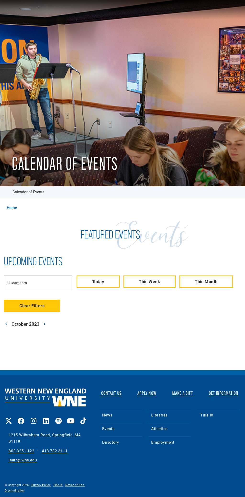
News (107, 414)
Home (12, 207)
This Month (206, 281)
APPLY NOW (146, 393)
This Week (149, 281)
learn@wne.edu (23, 460)
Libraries (159, 414)
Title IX (206, 414)
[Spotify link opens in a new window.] (58, 418)
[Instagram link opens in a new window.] (33, 418)
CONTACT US (111, 393)
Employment (162, 442)
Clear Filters (32, 305)
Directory (110, 442)
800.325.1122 (21, 451)
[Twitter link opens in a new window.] (8, 418)
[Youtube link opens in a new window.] (71, 418)
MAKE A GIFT (182, 393)
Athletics (159, 428)
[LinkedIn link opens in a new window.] (46, 418)
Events (108, 428)
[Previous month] (6, 324)
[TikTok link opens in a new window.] (83, 418)
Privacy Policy (41, 485)
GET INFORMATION (223, 393)
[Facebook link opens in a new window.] (21, 418)
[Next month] (44, 324)
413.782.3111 (55, 451)
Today (98, 281)
